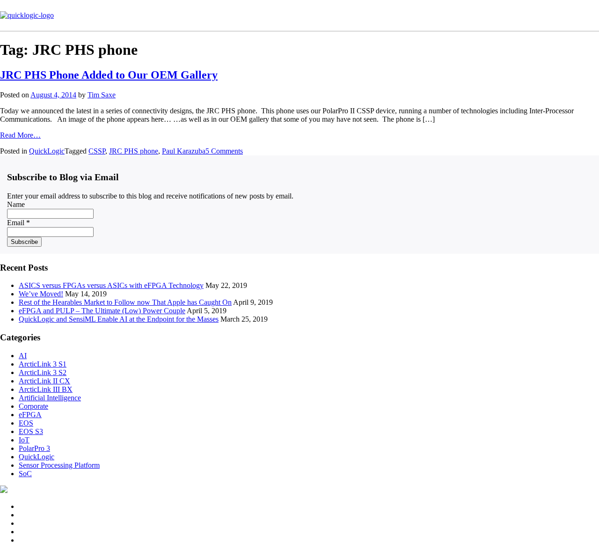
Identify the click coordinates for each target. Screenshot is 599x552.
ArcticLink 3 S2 (42, 372)
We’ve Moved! (41, 294)
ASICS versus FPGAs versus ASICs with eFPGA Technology (111, 285)
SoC (25, 474)
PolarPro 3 (34, 448)
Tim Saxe (102, 95)
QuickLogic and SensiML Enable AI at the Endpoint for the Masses (119, 319)
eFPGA (30, 415)
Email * (18, 223)
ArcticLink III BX (46, 389)
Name (16, 204)
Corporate (33, 406)
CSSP (96, 151)
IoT (24, 440)
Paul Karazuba (183, 151)
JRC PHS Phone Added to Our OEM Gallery (109, 75)
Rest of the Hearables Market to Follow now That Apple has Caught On (125, 302)
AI (23, 356)
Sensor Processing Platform (59, 465)
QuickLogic (47, 151)
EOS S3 (31, 431)
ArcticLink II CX (44, 381)
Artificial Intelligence (50, 398)
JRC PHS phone (133, 151)
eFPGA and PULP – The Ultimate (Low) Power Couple (102, 311)
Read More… (20, 135)
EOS (26, 423)
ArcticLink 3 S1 (42, 364)
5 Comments (224, 151)
